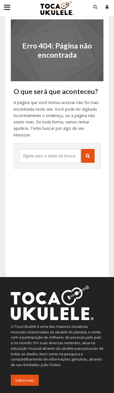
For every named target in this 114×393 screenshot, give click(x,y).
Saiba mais (24, 380)
